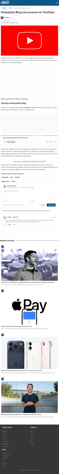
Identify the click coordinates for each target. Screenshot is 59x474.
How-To (32, 434)
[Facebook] (54, 142)
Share (14, 224)
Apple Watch (5, 456)
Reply (9, 224)
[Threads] (50, 142)
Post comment (51, 205)
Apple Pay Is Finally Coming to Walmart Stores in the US (16, 326)
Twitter (4, 431)
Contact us (5, 441)
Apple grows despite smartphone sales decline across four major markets (21, 370)
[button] (53, 3)
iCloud (4, 466)
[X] (47, 142)
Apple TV (4, 458)
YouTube (17, 177)
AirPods (32, 443)
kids (11, 177)
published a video (29, 108)
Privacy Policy (5, 446)
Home (4, 8)
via (14, 62)
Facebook (5, 434)
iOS (3, 461)
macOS (4, 463)
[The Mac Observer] (5, 3)
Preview (43, 205)
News (10, 8)
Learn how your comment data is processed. (37, 211)
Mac (31, 436)
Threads (4, 439)
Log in (32, 187)
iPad (31, 441)
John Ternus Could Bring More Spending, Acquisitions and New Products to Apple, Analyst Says (27, 282)
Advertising (5, 177)
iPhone (32, 439)
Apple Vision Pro (6, 453)
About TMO (5, 443)
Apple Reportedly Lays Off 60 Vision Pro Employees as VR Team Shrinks (21, 414)
